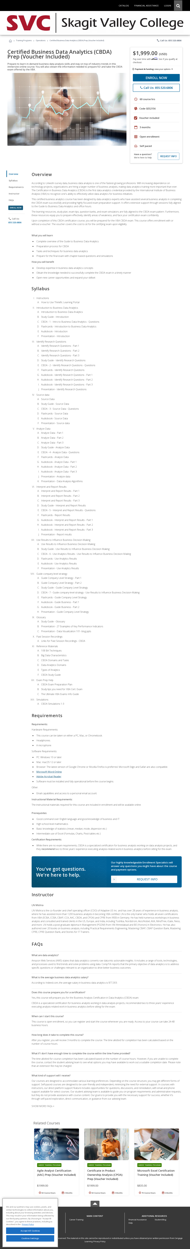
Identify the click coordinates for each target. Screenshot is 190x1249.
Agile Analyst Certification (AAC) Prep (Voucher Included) (56, 1173)
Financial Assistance (138, 1219)
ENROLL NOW (156, 77)
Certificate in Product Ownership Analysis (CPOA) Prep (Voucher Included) (104, 1175)
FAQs (11, 200)
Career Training (76, 1219)
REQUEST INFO (168, 156)
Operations (40, 40)
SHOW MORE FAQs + (43, 1106)
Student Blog (160, 1219)
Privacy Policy (99, 1241)
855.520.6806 (14, 222)
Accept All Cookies (30, 1230)
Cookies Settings (30, 1238)
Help (131, 1223)
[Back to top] (95, 1215)
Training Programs (24, 40)
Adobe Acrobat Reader (48, 776)
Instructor (14, 193)
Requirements (16, 187)
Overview (13, 174)
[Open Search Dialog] (178, 5)
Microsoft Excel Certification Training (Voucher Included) (156, 1173)
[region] (30, 1222)
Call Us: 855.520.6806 (169, 40)
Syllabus (13, 180)
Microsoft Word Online (49, 771)
